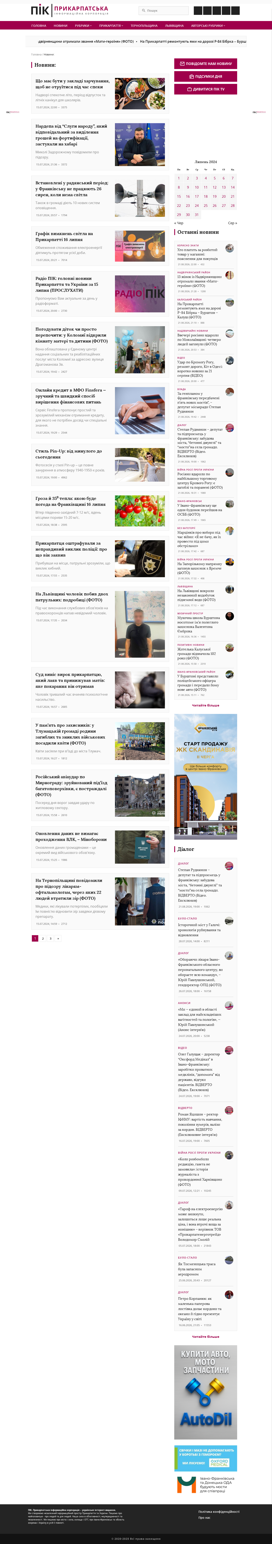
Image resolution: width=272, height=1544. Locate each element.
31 (197, 214)
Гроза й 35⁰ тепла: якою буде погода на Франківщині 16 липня (70, 501)
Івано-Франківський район (196, 671)
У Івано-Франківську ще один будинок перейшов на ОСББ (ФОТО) (199, 509)
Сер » (232, 223)
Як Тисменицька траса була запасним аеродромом (196, 1269)
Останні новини (198, 232)
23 (188, 205)
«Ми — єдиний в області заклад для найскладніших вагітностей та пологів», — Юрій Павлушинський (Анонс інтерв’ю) (199, 1019)
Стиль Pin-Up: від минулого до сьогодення (68, 454)
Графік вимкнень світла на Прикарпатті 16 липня (64, 236)
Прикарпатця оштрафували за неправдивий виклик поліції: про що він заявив (71, 549)
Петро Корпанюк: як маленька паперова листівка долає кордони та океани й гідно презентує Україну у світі (199, 1309)
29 (179, 214)
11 (206, 187)
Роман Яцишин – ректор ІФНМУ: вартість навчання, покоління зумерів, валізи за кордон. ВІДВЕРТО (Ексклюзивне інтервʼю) (200, 1124)
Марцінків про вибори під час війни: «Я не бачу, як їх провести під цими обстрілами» (199, 539)
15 (179, 196)
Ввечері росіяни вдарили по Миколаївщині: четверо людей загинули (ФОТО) (199, 339)
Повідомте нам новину (209, 63)
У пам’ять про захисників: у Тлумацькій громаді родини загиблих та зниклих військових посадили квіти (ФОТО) (70, 734)
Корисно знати (188, 245)
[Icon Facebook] (198, 10)
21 (233, 196)
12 (215, 187)
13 (224, 187)
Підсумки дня (208, 76)
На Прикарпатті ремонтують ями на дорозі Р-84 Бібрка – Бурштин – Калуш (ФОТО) (179, 41)
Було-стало (187, 918)
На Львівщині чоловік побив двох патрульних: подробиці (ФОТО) (71, 596)
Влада (181, 389)
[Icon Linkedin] (216, 10)
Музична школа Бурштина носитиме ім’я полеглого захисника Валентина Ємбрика (198, 624)
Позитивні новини (190, 644)
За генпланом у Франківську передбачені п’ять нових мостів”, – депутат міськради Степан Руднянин (199, 402)
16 (188, 196)
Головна (38, 26)
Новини (60, 26)
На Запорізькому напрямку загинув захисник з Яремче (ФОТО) (199, 568)
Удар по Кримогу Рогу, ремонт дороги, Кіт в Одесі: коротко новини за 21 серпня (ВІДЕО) (200, 368)
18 (206, 196)
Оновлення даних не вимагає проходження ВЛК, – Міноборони (71, 836)
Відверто (185, 1108)
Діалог (182, 425)
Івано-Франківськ (189, 501)
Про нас (204, 1518)
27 (224, 205)
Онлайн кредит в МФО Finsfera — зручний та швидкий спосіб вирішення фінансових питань (70, 396)
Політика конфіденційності (218, 1512)
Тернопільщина (144, 26)
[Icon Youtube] (235, 10)
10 (197, 187)
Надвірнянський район (193, 272)
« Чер (178, 223)
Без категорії (186, 528)
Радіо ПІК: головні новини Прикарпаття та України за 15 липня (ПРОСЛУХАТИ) (66, 284)
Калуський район (189, 299)
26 (215, 205)
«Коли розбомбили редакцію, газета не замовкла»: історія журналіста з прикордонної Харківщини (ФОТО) (200, 1172)
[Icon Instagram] (207, 10)
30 (188, 214)
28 (233, 205)
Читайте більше (205, 705)
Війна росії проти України (195, 469)
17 (197, 196)
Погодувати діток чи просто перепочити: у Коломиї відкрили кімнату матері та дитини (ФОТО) (71, 335)
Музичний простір (190, 613)
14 (233, 187)
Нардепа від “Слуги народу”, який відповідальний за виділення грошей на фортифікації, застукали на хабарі (71, 135)
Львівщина (174, 26)
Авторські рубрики (207, 26)
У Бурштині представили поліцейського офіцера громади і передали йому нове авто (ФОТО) (198, 682)
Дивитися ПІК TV (208, 89)
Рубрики (82, 26)
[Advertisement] (206, 126)
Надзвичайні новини (192, 330)
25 (206, 205)
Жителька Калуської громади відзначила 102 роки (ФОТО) (196, 653)
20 (224, 196)
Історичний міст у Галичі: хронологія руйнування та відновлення (199, 930)
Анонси (184, 1003)
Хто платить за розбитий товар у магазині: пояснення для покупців (197, 254)
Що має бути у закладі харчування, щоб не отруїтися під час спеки (72, 83)
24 (197, 205)
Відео (181, 357)
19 (215, 196)
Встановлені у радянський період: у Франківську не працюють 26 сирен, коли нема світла (71, 188)
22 (179, 205)
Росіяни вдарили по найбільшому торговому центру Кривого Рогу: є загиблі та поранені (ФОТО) (200, 480)
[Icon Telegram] (226, 10)
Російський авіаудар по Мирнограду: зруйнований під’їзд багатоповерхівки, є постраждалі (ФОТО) (71, 785)
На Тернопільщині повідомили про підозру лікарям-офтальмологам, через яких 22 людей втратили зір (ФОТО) (68, 889)
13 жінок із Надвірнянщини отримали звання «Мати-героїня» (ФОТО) (199, 281)
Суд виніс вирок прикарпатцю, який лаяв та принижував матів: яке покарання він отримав (70, 680)
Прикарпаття (110, 26)
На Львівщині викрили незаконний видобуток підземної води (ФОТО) (196, 595)
